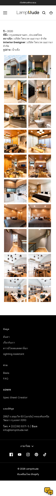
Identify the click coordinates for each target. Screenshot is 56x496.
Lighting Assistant (13, 354)
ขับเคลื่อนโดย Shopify (28, 474)
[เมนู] (5, 12)
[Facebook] (11, 454)
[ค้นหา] (43, 12)
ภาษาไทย (25, 446)
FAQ (5, 378)
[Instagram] (28, 454)
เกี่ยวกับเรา (9, 342)
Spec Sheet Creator (15, 397)
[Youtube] (19, 454)
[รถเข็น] (51, 12)
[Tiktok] (44, 454)
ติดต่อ (6, 373)
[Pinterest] (36, 454)
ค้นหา (6, 337)
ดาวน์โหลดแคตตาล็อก (15, 348)
